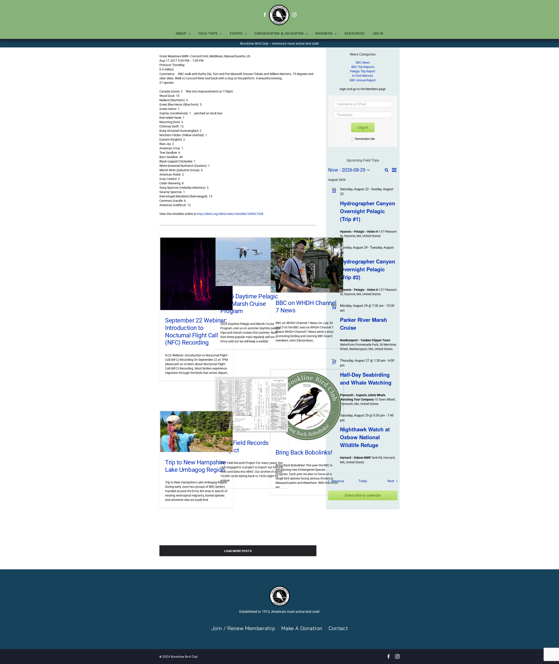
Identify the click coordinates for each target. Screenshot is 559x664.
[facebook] (265, 15)
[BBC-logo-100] (279, 5)
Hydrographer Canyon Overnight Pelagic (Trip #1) (367, 211)
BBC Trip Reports (362, 67)
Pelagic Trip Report (362, 71)
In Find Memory (362, 75)
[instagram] (294, 15)
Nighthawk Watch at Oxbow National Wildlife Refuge (365, 437)
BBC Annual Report (363, 80)
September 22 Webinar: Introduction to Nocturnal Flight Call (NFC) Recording (196, 331)
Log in (362, 127)
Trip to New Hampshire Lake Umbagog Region (195, 466)
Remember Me (365, 139)
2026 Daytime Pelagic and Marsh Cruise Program (249, 304)
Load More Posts (238, 551)
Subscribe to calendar (363, 495)
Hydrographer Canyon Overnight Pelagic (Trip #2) (367, 269)
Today (362, 481)
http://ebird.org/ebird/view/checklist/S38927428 (230, 214)
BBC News (363, 62)
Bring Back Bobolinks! (304, 452)
